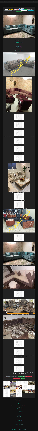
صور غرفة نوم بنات (8, 1)
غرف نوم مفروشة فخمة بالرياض (19, 421)
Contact (26, 1)
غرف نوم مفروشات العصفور (19, 417)
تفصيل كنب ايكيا (8, 376)
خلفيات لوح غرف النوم (16, 9)
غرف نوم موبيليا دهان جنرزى (19, 424)
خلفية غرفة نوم (26, 9)
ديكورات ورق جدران (19, 46)
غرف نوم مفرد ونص (19, 400)
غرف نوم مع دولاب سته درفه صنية (19, 411)
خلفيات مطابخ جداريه (30, 9)
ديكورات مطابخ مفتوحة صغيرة (19, 43)
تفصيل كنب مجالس (23, 378)
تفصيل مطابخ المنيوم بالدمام (21, 376)
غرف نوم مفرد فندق (19, 407)
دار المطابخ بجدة (11, 9)
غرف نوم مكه (19, 425)
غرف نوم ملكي (19, 412)
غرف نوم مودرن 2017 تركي (19, 408)
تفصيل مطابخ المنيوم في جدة (14, 376)
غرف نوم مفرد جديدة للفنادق (19, 409)
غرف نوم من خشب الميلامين (19, 413)
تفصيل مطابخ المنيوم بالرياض (16, 378)
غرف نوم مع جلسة (19, 416)
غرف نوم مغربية (19, 404)
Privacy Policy (30, 1)
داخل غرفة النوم (21, 9)
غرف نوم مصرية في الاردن (19, 420)
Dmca (23, 1)
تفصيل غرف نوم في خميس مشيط (28, 376)
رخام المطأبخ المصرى (19, 47)
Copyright (33, 1)
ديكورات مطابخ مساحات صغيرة (19, 42)
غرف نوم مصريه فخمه (19, 403)
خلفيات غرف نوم (7, 9)
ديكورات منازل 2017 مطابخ (19, 50)
